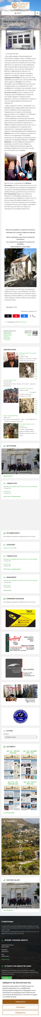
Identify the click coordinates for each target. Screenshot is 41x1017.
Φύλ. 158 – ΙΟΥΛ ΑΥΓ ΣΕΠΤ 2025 (30, 783)
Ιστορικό (6, 734)
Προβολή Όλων (8, 476)
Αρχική (5, 26)
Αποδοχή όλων (20, 1002)
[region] (20, 998)
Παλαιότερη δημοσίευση (28, 331)
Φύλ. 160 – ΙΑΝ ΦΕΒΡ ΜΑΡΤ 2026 (30, 752)
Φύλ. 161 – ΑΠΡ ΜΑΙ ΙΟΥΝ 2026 (13, 752)
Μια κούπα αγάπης (28, 334)
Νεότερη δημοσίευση (9, 331)
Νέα (10, 26)
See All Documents (9, 813)
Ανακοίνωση (7, 491)
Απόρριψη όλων (20, 1012)
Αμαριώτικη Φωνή (8, 548)
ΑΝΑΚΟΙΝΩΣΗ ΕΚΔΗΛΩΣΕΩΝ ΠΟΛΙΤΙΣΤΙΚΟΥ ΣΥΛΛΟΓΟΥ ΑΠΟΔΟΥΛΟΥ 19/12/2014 (7, 336)
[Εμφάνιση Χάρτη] (38, 13)
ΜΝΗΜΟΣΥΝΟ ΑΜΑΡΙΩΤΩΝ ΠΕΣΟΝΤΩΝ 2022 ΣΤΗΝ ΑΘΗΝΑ (20, 486)
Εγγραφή (6, 978)
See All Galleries (8, 910)
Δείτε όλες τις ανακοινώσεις (12, 496)
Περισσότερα (7, 590)
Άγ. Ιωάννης (23, 322)
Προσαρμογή (20, 1007)
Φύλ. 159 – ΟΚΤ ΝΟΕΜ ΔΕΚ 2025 (13, 783)
